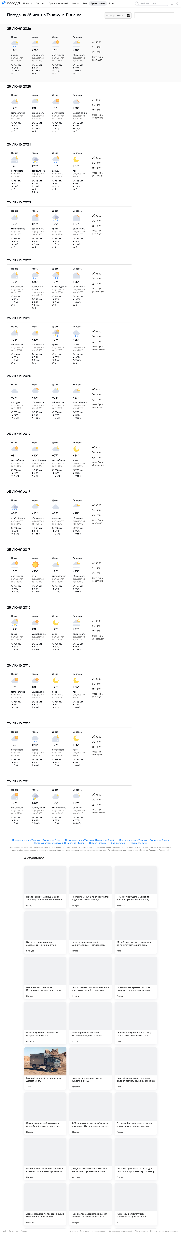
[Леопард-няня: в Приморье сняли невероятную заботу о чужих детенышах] (90, 978)
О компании (13, 1231)
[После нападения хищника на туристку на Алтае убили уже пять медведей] (45, 887)
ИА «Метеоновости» (170, 1231)
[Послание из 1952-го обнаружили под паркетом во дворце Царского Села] (90, 887)
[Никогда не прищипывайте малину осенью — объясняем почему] (90, 932)
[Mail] (4, 3)
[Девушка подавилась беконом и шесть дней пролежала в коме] (90, 1159)
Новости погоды (97, 843)
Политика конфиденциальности (93, 1231)
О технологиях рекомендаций (120, 1231)
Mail (4, 1231)
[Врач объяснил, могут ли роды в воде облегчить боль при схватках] (136, 1068)
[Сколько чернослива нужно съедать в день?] (90, 1068)
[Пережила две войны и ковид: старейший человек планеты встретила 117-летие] (45, 1113)
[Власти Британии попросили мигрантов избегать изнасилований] (45, 1023)
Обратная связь (141, 1231)
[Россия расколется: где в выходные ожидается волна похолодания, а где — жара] (90, 1023)
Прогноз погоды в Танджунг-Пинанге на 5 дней (90, 840)
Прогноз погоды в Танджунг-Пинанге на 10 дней (59, 843)
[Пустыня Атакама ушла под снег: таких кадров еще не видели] (136, 1113)
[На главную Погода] (13, 3)
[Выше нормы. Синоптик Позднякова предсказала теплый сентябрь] (45, 978)
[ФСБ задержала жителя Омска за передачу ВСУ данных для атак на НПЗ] (90, 1113)
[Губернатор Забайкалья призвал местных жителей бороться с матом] (90, 1204)
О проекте (73, 1231)
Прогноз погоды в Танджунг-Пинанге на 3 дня (36, 840)
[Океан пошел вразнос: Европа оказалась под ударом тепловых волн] (136, 978)
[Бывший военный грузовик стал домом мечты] (45, 1068)
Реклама (24, 1231)
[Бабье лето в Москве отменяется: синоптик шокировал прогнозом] (45, 1159)
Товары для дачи (138, 843)
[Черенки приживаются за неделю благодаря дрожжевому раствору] (136, 1159)
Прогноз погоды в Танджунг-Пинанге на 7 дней (144, 840)
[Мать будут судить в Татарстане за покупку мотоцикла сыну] (136, 932)
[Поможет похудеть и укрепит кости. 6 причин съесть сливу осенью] (136, 887)
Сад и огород (118, 843)
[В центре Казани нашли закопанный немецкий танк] (45, 932)
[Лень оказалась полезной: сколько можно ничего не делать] (45, 1204)
